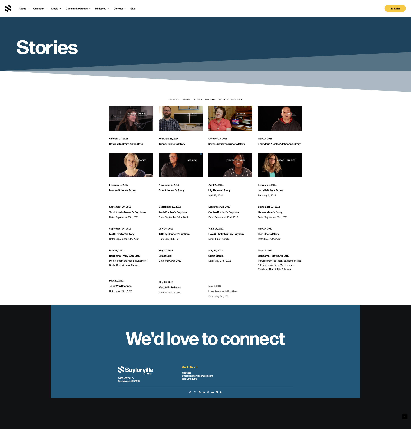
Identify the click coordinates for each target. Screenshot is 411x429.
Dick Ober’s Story (268, 286)
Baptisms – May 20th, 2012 (273, 255)
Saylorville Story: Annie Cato (126, 144)
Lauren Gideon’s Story (122, 190)
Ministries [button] (100, 8)
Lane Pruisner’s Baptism (222, 286)
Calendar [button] (38, 8)
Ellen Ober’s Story (268, 234)
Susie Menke (215, 255)
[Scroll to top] (404, 416)
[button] (131, 118)
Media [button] (54, 8)
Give (133, 8)
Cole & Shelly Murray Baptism (226, 234)
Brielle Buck (165, 255)
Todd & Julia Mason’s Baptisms (127, 212)
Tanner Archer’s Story (172, 144)
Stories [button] (197, 99)
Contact (186, 372)
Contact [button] (118, 8)
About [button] (22, 8)
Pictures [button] (223, 99)
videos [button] (186, 99)
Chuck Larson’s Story (171, 190)
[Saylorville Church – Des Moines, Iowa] (8, 8)
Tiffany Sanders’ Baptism (174, 234)
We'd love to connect (205, 337)
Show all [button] (174, 99)
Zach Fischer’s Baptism (173, 212)
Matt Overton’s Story (121, 234)
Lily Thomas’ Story (219, 190)
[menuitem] (24, 8)
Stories (132, 114)
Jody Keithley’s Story (270, 190)
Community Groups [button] (77, 8)
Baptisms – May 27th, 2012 (124, 255)
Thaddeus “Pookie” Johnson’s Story (279, 144)
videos (142, 114)
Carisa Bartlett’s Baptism (223, 212)
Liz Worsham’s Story (270, 212)
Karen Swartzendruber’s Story (226, 144)
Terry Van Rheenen (120, 286)
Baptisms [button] (210, 99)
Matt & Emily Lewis (170, 286)
